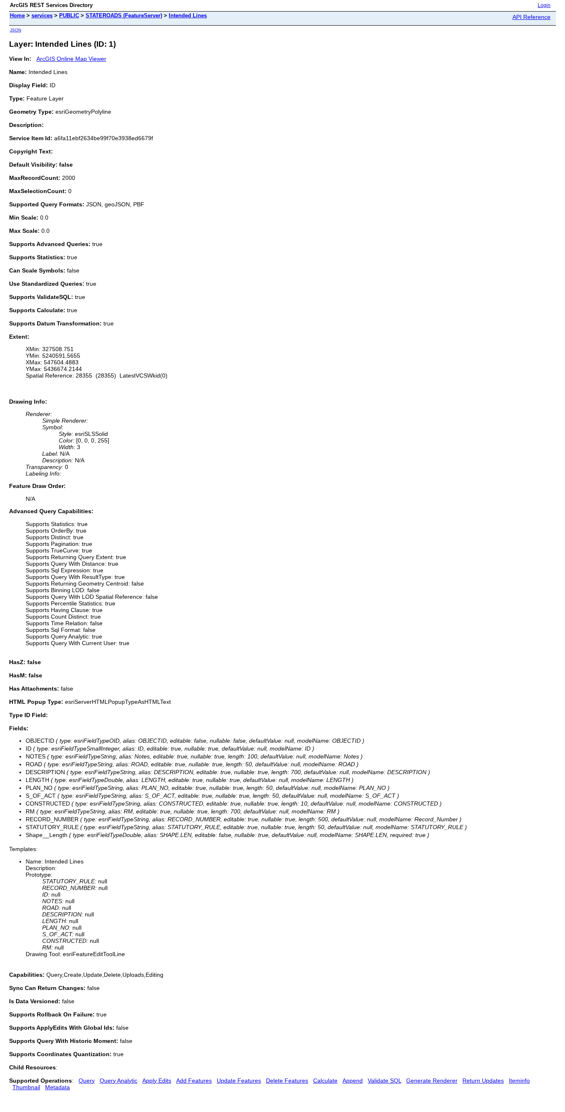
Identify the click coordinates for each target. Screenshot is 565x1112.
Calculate (325, 1080)
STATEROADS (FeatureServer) (124, 15)
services (42, 15)
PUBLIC (69, 15)
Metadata (57, 1087)
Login (544, 5)
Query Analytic (118, 1080)
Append (352, 1080)
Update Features (239, 1080)
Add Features (194, 1080)
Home (17, 15)
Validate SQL (384, 1080)
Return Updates (483, 1080)
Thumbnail (26, 1087)
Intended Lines (188, 15)
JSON (15, 30)
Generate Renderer (431, 1080)
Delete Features (287, 1080)
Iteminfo (519, 1080)
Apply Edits (156, 1080)
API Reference (531, 17)
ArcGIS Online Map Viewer (71, 58)
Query (87, 1080)
